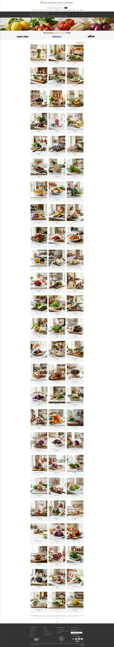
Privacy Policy (32, 631)
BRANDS (73, 10)
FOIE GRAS (51, 10)
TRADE (78, 10)
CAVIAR (46, 10)
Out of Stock (40, 60)
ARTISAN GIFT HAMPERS (66, 10)
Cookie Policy (32, 633)
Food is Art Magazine (46, 631)
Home (30, 12)
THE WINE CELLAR (57, 10)
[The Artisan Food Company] (57, 6)
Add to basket (59, 60)
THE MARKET (41, 10)
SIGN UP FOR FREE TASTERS (76, 632)
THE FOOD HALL (34, 10)
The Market (33, 12)
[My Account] (80, 10)
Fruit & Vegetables (37, 12)
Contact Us (31, 636)
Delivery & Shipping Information (48, 633)
